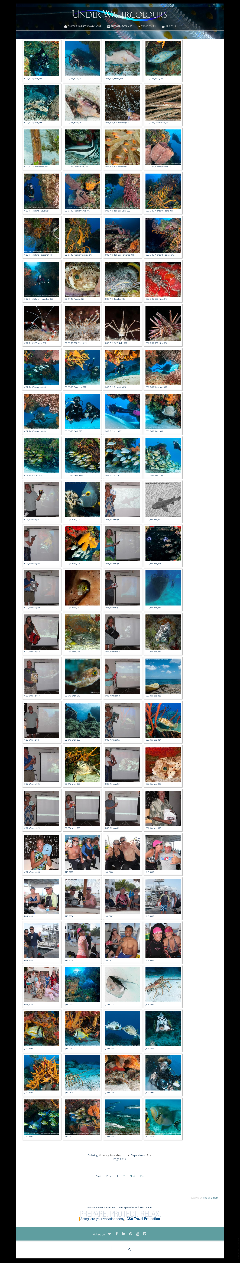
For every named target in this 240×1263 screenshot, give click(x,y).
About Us (171, 26)
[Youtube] (138, 1234)
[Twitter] (109, 1234)
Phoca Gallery (210, 1197)
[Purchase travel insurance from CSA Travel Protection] (120, 1215)
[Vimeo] (145, 1234)
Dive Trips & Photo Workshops (84, 26)
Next (132, 1176)
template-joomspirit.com (238, 1248)
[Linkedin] (123, 1234)
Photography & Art (121, 26)
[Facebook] (116, 1234)
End (142, 1176)
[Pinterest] (130, 1234)
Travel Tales (148, 26)
